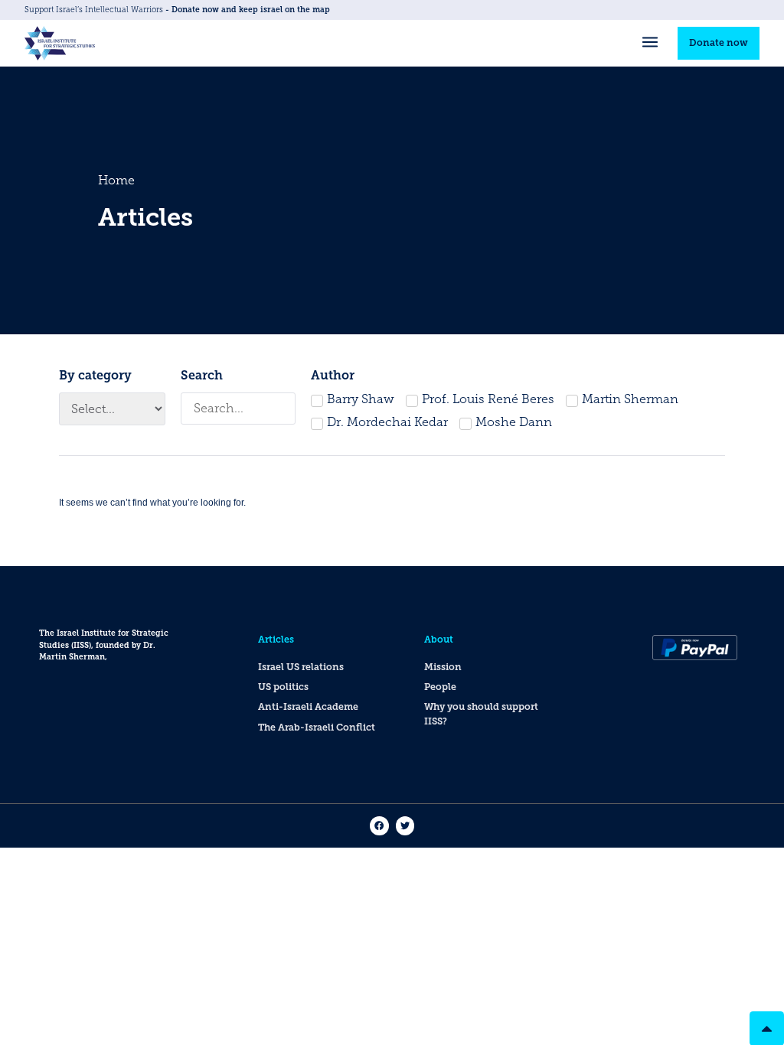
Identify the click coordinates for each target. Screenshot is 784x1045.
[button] (649, 43)
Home (116, 180)
